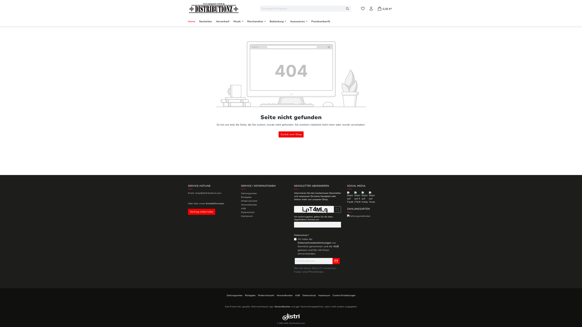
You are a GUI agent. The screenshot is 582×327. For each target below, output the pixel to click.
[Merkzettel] (363, 8)
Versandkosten (249, 204)
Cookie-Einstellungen (344, 295)
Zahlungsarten (249, 193)
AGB (243, 208)
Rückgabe (246, 197)
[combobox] (302, 9)
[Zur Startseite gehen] (210, 8)
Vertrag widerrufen (201, 211)
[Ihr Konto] (371, 8)
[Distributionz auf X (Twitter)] (357, 197)
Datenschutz (247, 212)
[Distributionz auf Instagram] (365, 197)
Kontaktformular (215, 203)
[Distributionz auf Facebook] (350, 197)
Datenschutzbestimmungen (314, 242)
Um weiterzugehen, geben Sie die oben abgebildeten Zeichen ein (313, 218)
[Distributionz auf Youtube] (372, 197)
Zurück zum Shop (291, 134)
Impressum (247, 216)
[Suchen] (347, 9)
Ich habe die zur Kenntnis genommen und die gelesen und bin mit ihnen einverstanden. (318, 246)
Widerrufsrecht (249, 201)
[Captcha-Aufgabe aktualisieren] (337, 209)
